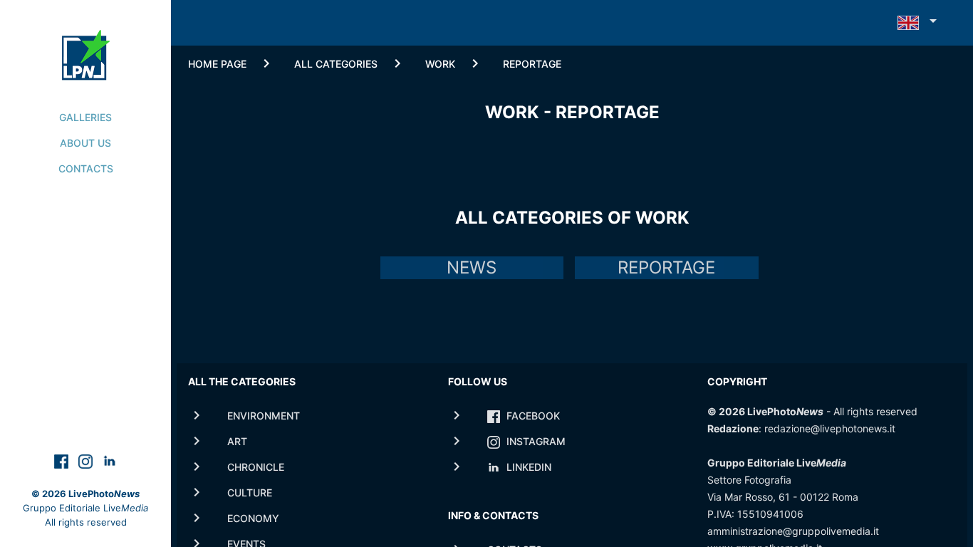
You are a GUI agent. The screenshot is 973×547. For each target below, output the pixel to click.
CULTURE (249, 492)
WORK (440, 64)
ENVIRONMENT (263, 416)
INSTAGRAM (535, 441)
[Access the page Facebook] (62, 460)
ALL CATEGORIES (336, 64)
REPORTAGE (532, 64)
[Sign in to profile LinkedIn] (110, 460)
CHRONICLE (255, 467)
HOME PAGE (217, 64)
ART (237, 441)
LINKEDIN (527, 467)
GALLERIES (85, 117)
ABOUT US (85, 143)
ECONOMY (253, 518)
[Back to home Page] (86, 39)
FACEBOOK (532, 416)
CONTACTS (85, 168)
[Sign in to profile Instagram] (86, 460)
